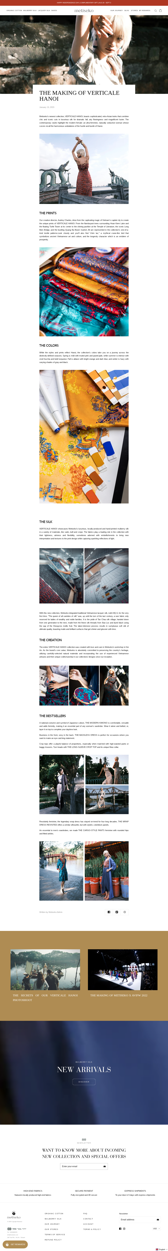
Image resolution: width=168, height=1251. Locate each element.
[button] (162, 1249)
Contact (88, 1219)
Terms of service (55, 1235)
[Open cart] (160, 10)
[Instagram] (124, 1228)
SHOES (54, 10)
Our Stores (51, 1229)
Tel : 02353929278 (12, 1232)
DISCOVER (84, 1082)
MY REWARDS (144, 10)
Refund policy (53, 1240)
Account (88, 1224)
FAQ (85, 1214)
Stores (134, 10)
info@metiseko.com (12, 1235)
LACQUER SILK (44, 10)
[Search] (155, 10)
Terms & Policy (92, 1229)
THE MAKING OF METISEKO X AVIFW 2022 (118, 995)
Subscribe (104, 1166)
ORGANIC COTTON (14, 10)
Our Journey (117, 10)
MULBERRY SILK (29, 10)
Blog (127, 10)
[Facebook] (120, 1228)
